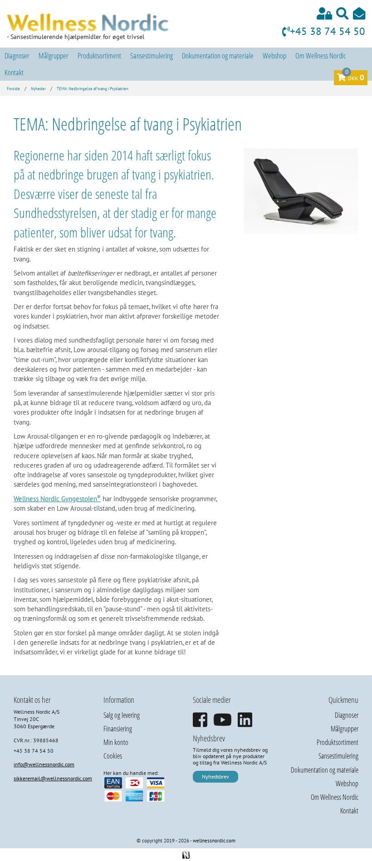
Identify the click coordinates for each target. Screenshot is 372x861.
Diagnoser (17, 55)
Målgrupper (54, 55)
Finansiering (117, 729)
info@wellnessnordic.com (44, 764)
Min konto (115, 742)
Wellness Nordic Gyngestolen (57, 498)
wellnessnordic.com (214, 840)
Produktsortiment (99, 55)
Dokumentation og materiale (218, 55)
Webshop (274, 55)
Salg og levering (121, 715)
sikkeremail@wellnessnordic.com (53, 778)
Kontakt (14, 72)
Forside (13, 89)
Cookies (112, 756)
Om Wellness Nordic (320, 55)
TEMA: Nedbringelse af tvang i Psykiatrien (92, 89)
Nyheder (38, 89)
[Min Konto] (324, 13)
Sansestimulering (151, 55)
